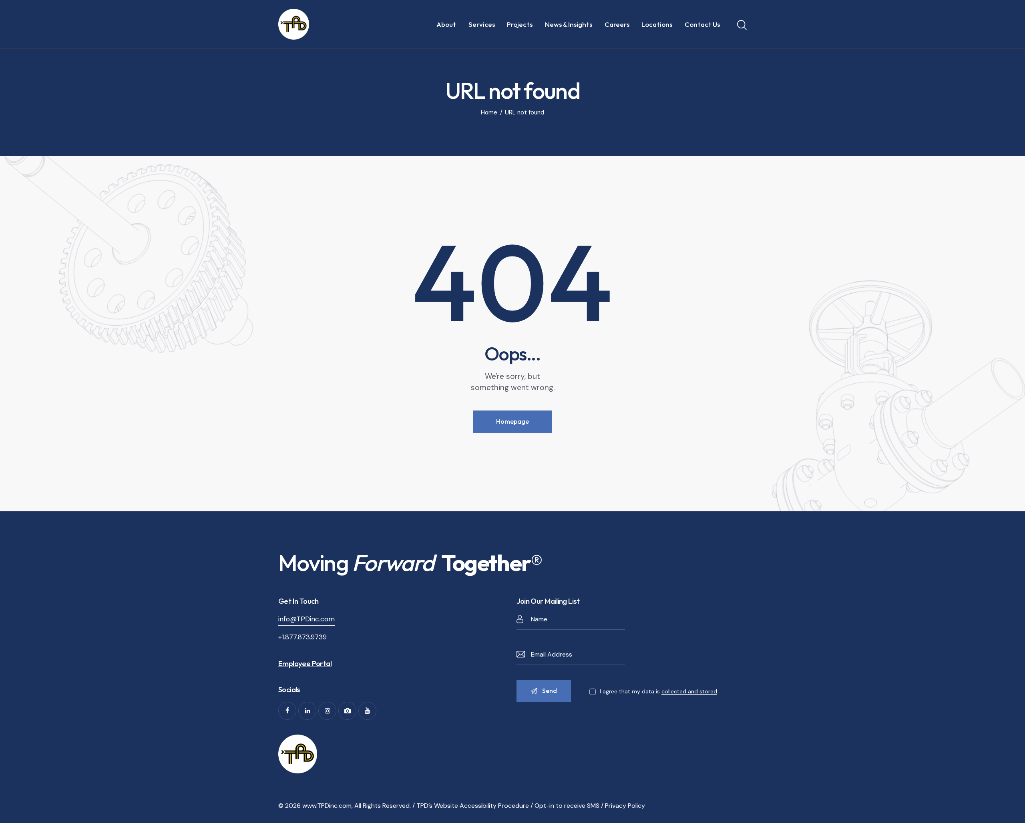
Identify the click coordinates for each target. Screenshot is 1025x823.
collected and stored (689, 692)
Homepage (512, 421)
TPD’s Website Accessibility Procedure (472, 805)
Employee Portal (305, 663)
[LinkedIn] (307, 711)
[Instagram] (327, 711)
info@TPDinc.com (306, 619)
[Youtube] (367, 711)
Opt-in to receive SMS (567, 805)
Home (489, 112)
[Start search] (742, 25)
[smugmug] (347, 711)
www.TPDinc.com (327, 805)
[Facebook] (287, 711)
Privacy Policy (625, 805)
